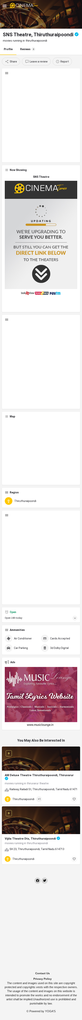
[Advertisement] (41, 119)
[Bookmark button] (74, 799)
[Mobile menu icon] (4, 5)
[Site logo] (24, 5)
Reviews (27, 49)
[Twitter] (45, 881)
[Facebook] (38, 881)
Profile (8, 49)
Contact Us (42, 973)
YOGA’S (50, 1011)
